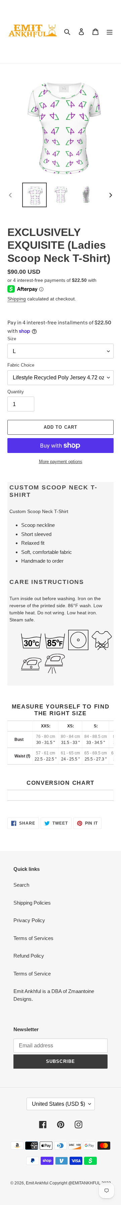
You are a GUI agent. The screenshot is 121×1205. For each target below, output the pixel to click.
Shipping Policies (32, 903)
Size (11, 338)
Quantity (15, 391)
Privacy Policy (29, 920)
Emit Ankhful (37, 1183)
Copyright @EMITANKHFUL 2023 (80, 1183)
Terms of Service (32, 973)
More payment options (60, 461)
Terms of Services (33, 938)
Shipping (16, 298)
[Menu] (110, 31)
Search (21, 885)
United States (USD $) (58, 1104)
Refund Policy (28, 956)
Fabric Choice (20, 365)
